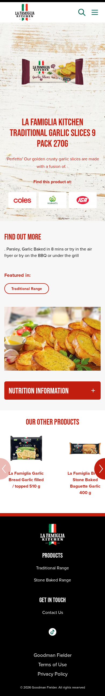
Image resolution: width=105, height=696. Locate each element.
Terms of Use (52, 664)
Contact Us (52, 612)
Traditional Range (26, 288)
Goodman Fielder (53, 654)
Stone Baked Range (52, 580)
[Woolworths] (52, 200)
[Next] (99, 469)
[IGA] (83, 200)
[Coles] (22, 200)
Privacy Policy (53, 673)
